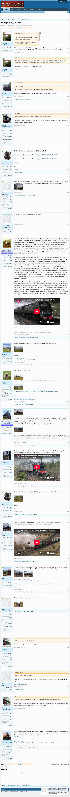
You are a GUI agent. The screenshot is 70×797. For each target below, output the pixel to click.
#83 (68, 96)
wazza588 (4, 354)
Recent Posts (14, 11)
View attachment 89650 (58, 62)
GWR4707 (4, 649)
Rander (4, 684)
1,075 (11, 231)
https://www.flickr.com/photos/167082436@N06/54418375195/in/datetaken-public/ (36, 391)
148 (11, 48)
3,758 (11, 584)
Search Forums (6, 11)
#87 (68, 224)
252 (11, 360)
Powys (10, 587)
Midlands (10, 102)
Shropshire (9, 175)
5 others (29, 195)
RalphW (23, 591)
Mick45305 (25, 514)
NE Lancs (10, 266)
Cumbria (10, 660)
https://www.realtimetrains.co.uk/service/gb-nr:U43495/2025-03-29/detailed (36, 155)
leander (16, 195)
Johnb (25, 486)
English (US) (4, 789)
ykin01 (20, 195)
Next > (30, 28)
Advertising (39, 9)
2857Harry (5, 125)
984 (11, 467)
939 (11, 748)
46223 (22, 611)
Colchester (10, 752)
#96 (68, 608)
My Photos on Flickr (18, 741)
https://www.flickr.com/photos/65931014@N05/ (24, 359)
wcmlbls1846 (5, 226)
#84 (68, 125)
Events (25, 9)
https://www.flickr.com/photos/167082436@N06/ (25, 399)
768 (11, 539)
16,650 (10, 614)
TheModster (5, 462)
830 (11, 98)
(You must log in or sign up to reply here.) (59, 764)
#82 (68, 69)
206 (11, 387)
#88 (68, 334)
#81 (68, 52)
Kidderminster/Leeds (7, 139)
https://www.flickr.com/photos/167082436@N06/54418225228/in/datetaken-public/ (36, 381)
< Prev (8, 28)
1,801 (11, 257)
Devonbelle (17, 747)
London (10, 472)
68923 (27, 337)
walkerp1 (4, 382)
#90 (68, 401)
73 (11, 198)
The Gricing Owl (22, 337)
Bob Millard (21, 486)
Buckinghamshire (8, 626)
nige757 (23, 195)
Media (12, 9)
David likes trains (7, 742)
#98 (68, 686)
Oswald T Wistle (24, 25)
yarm (11, 363)
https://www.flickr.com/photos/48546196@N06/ (24, 398)
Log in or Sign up (62, 1)
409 (11, 689)
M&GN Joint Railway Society (27, 742)
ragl (3, 162)
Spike (3, 192)
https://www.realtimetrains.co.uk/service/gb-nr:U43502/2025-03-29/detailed (36, 159)
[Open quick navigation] (67, 19)
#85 (68, 169)
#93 (68, 511)
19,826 (10, 654)
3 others (30, 486)
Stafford (10, 202)
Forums (6, 9)
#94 (68, 558)
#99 (68, 708)
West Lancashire (8, 393)
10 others (29, 364)
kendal (10, 545)
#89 (68, 362)
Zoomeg (4, 43)
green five (24, 444)
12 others (30, 444)
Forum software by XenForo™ (14, 791)
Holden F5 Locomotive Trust (49, 742)
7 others (29, 404)
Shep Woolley (18, 99)
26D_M (24, 99)
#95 (68, 589)
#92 (68, 483)
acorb (16, 172)
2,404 (11, 428)
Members (32, 9)
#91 (68, 442)
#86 (68, 192)
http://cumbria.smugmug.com (20, 684)
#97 (68, 647)
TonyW (21, 747)
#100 (67, 745)
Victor (20, 364)
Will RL (4, 93)
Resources (19, 9)
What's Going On (11, 25)
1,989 (11, 130)
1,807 (11, 167)
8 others (33, 337)
